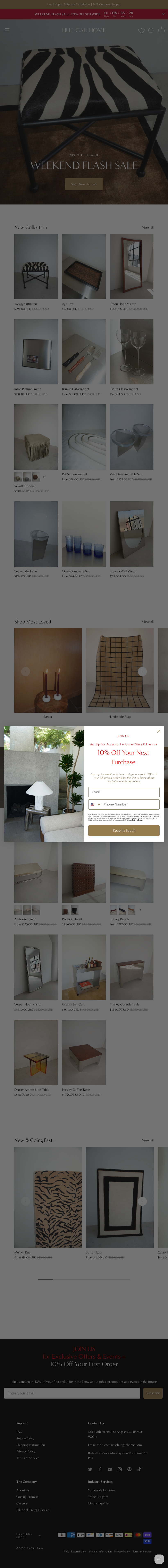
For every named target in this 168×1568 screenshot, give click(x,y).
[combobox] (95, 804)
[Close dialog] (158, 731)
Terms (140, 820)
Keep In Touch (124, 830)
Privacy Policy (131, 820)
